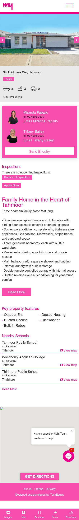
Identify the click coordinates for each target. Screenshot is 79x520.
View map (70, 350)
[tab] (8, 514)
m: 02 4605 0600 (33, 116)
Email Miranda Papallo (40, 120)
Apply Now (11, 185)
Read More (16, 291)
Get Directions (39, 476)
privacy (51, 489)
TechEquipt (57, 494)
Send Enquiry (39, 151)
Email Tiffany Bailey (38, 139)
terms (39, 489)
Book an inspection (17, 177)
